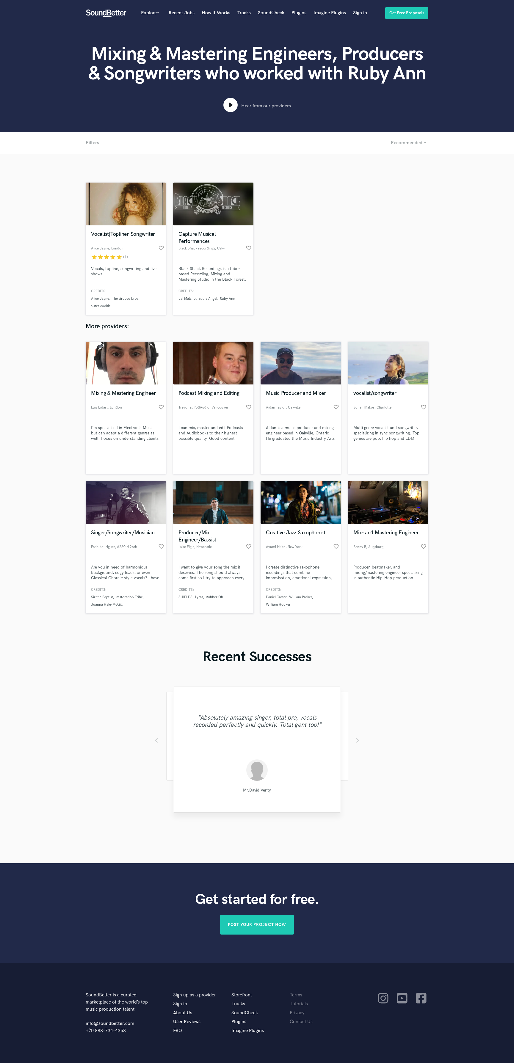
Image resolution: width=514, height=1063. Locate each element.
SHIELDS (185, 597)
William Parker (300, 597)
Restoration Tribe (129, 597)
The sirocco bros (125, 298)
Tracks (244, 13)
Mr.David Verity (257, 790)
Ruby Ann (227, 298)
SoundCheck (271, 13)
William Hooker (278, 604)
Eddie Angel (207, 298)
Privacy (297, 1013)
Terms (296, 995)
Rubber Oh (214, 597)
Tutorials (299, 1004)
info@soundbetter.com (110, 1023)
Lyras (199, 597)
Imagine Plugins (330, 13)
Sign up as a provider (194, 995)
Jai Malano (187, 298)
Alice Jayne (100, 298)
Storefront (241, 995)
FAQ (177, 1031)
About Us (182, 1013)
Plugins (299, 13)
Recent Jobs (182, 13)
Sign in (360, 13)
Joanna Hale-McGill (107, 604)
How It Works (216, 13)
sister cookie (101, 306)
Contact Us (301, 1022)
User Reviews (186, 1022)
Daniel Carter (276, 597)
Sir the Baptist (102, 597)
